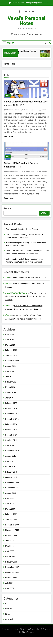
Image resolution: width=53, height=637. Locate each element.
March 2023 (10, 345)
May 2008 (9, 546)
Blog (7, 603)
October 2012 (11, 429)
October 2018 (11, 408)
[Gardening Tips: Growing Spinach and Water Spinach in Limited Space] (44, 54)
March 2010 (10, 466)
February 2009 (11, 514)
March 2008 (10, 556)
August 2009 (10, 493)
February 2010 (11, 472)
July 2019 (9, 398)
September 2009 (12, 488)
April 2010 (9, 461)
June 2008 (9, 541)
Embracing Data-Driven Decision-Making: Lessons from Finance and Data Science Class (25, 3)
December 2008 (12, 525)
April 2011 (9, 445)
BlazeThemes (27, 632)
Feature (8, 609)
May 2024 (9, 334)
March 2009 (10, 509)
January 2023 (11, 355)
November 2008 (12, 530)
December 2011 (12, 435)
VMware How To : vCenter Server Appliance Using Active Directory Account (25, 296)
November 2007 (12, 572)
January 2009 (11, 519)
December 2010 (12, 451)
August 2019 (10, 392)
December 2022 (12, 361)
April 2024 (9, 339)
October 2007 (11, 578)
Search (7, 208)
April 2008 (9, 551)
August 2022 (10, 366)
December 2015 (12, 419)
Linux (8, 95)
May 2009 (9, 498)
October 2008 (11, 535)
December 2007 (12, 567)
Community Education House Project (18, 51)
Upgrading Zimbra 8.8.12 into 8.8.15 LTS (29, 277)
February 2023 (11, 350)
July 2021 (9, 376)
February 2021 (11, 382)
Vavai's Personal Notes (26, 20)
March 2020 (10, 387)
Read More (8, 136)
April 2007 (9, 588)
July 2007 (9, 583)
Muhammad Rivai (13, 109)
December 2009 (12, 482)
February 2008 (11, 562)
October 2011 (11, 440)
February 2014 (11, 424)
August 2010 (10, 456)
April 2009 (9, 503)
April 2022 (9, 371)
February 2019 (11, 403)
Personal (9, 619)
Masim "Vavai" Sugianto (16, 293)
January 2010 (11, 477)
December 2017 (12, 414)
